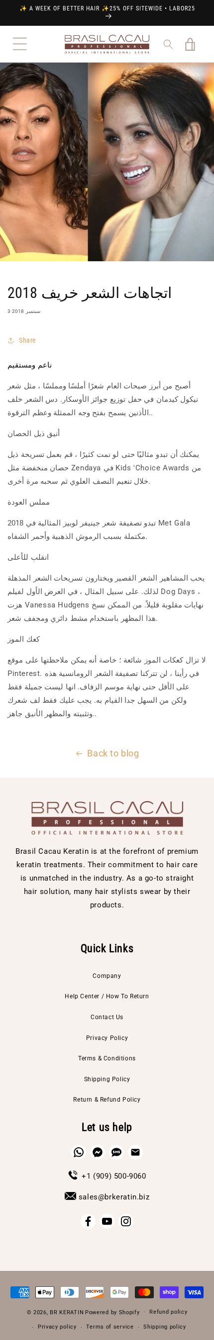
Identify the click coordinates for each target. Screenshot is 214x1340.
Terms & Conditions (107, 1058)
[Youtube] (107, 1221)
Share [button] (27, 340)
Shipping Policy (107, 1079)
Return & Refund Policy (106, 1099)
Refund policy (168, 1312)
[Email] (135, 1152)
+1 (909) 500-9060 (114, 1176)
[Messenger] (97, 1152)
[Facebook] (88, 1221)
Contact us (107, 1017)
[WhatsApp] (78, 1152)
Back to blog (113, 753)
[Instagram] (125, 1221)
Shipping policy (164, 1327)
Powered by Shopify (112, 1312)
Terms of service (109, 1327)
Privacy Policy (107, 1038)
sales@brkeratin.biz (114, 1196)
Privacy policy (57, 1327)
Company (107, 975)
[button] (20, 44)
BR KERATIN (67, 1312)
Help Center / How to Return (107, 996)
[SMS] (116, 1152)
